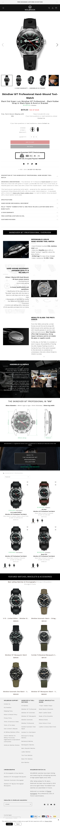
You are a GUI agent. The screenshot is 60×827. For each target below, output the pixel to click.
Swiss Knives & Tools (45, 723)
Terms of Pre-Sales (9, 725)
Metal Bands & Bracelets (46, 709)
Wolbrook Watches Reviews (12, 745)
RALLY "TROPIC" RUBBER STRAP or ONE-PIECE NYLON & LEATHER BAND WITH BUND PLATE (27, 208)
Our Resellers (7, 707)
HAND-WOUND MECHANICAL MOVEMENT (15, 203)
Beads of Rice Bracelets (46, 716)
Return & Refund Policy (10, 714)
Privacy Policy (8, 718)
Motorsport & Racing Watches (27, 736)
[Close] (58, 820)
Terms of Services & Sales (11, 721)
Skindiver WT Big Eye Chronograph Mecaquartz (14, 784)
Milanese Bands (43, 719)
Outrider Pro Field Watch (28, 732)
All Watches (24, 705)
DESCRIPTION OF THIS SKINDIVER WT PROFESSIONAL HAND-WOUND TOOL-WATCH (26, 176)
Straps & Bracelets (44, 582)
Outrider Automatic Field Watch (28, 727)
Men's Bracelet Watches (28, 748)
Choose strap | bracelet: (22, 130)
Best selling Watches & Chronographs (22, 582)
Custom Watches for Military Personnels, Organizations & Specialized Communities (12, 738)
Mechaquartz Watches (27, 744)
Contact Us (7, 704)
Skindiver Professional (27, 723)
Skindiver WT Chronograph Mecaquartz (15, 776)
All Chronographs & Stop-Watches (13, 773)
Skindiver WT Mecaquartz (28, 716)
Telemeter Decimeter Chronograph (14, 780)
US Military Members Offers (12, 732)
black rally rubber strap (23, 193)
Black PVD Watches (26, 759)
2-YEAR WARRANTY (7, 212)
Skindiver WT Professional (28, 709)
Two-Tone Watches (26, 755)
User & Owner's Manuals (11, 728)
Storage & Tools (30, 584)
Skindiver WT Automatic (28, 712)
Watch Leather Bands (45, 712)
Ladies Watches (25, 751)
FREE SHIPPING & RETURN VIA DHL (12, 216)
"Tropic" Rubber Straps (45, 705)
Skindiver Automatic (27, 719)
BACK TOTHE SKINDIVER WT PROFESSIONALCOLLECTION (30, 458)
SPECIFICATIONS (6, 199)
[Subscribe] (30, 804)
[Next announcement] (57, 2)
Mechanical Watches (27, 741)
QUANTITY (22, 137)
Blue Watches (25, 762)
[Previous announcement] (3, 2)
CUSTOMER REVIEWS (8, 219)
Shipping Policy (8, 711)
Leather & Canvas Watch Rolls (47, 726)
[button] (3, 8)
